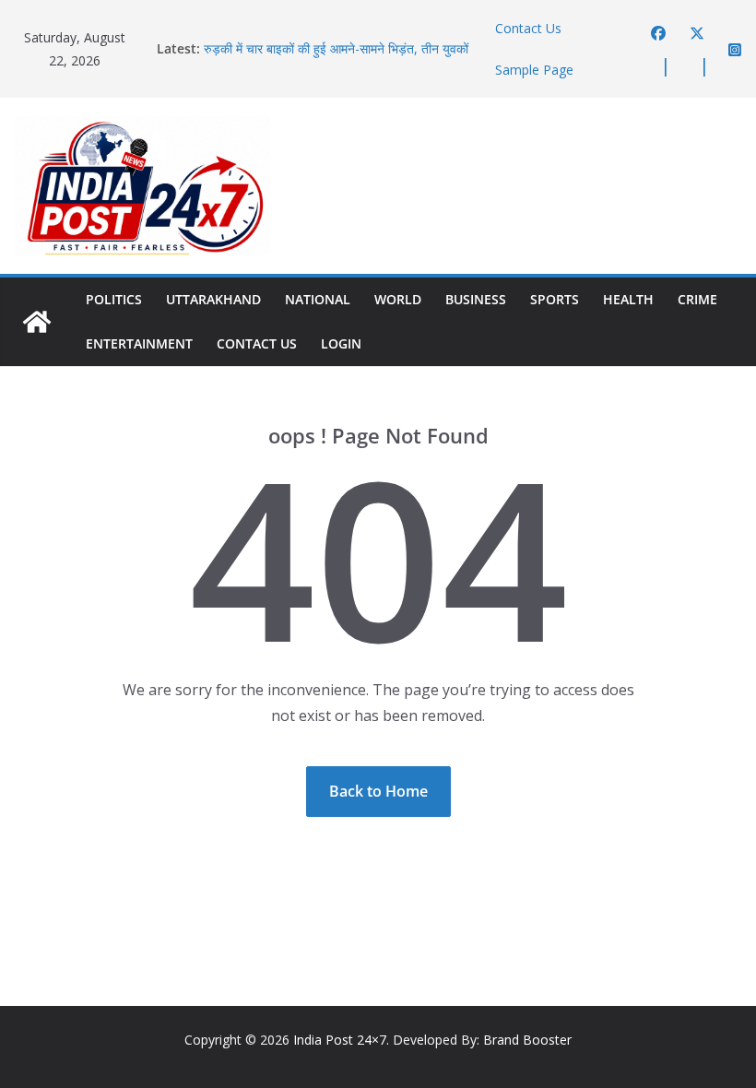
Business (475, 299)
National (317, 299)
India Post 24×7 (339, 1039)
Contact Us (528, 28)
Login (341, 343)
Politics (114, 299)
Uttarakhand (213, 299)
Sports (554, 299)
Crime (697, 299)
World (397, 299)
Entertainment (139, 343)
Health (628, 299)
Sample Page (534, 69)
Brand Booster (527, 1039)
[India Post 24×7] (37, 322)
